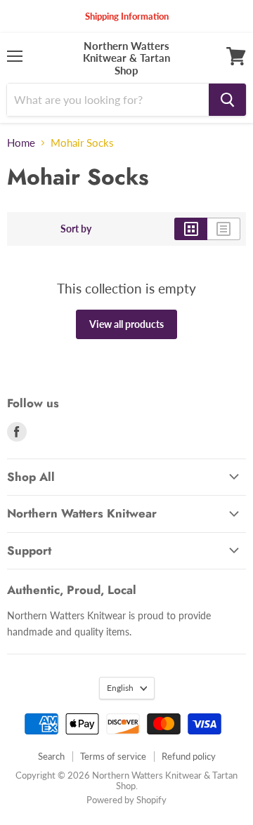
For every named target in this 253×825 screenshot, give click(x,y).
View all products (126, 324)
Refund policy (189, 756)
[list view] (223, 229)
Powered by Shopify (126, 799)
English (120, 687)
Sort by (75, 229)
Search (51, 756)
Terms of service (113, 756)
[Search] (227, 100)
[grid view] (190, 229)
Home (21, 143)
